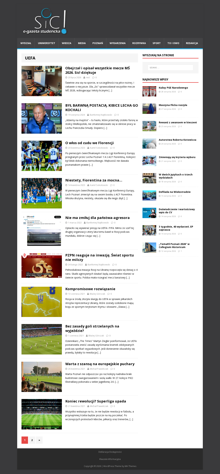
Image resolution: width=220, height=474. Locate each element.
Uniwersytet (46, 43)
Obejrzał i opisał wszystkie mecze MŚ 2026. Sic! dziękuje (97, 70)
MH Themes (130, 466)
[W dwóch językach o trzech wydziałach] (149, 181)
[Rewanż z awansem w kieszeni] (149, 129)
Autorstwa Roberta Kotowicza (177, 139)
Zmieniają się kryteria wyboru (177, 157)
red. (88, 77)
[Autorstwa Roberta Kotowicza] (149, 146)
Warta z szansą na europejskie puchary (99, 364)
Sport (157, 43)
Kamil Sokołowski (99, 147)
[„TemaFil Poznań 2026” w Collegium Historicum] (149, 250)
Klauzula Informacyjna (110, 459)
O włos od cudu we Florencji (89, 143)
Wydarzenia (118, 43)
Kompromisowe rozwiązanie (90, 289)
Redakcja (192, 43)
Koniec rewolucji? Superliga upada (95, 401)
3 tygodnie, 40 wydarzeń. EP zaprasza (176, 228)
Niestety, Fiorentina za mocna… (93, 180)
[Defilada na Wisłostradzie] (149, 198)
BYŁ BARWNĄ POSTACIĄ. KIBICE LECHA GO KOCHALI (101, 107)
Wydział (25, 43)
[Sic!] (110, 21)
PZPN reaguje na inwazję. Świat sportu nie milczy (99, 257)
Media (82, 43)
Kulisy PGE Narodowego (173, 87)
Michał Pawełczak (99, 368)
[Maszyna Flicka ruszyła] (149, 111)
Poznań (97, 43)
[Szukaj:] (170, 68)
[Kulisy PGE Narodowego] (149, 94)
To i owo (173, 43)
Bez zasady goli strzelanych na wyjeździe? (92, 328)
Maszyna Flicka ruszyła (173, 105)
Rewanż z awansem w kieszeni (178, 122)
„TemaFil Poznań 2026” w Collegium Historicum (174, 245)
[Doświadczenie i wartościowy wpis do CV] (149, 216)
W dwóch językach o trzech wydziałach (175, 176)
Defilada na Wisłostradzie (175, 191)
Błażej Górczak (97, 293)
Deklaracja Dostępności (110, 451)
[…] (110, 90)
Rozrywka (139, 43)
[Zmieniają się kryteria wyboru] (149, 163)
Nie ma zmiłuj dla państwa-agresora (97, 217)
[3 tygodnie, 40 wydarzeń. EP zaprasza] (149, 233)
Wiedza (66, 43)
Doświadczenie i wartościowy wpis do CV (177, 211)
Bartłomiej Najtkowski (101, 114)
